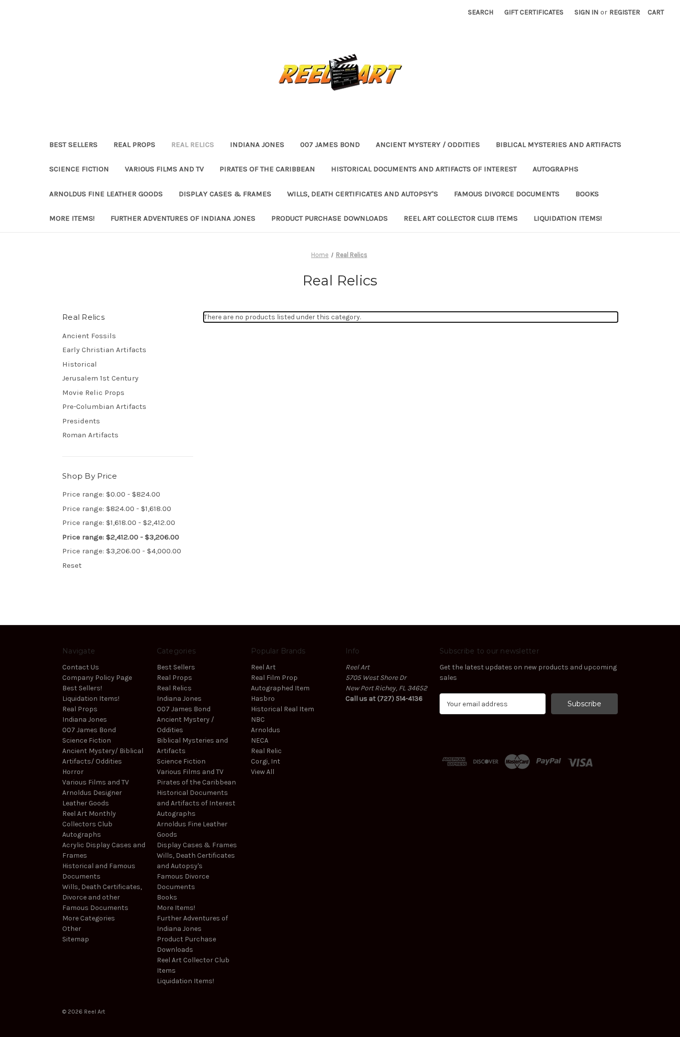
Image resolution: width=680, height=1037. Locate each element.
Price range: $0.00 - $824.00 (111, 494)
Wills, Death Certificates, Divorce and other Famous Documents (102, 897)
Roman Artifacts (90, 434)
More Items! (72, 218)
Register (624, 12)
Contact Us (80, 667)
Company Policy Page (97, 677)
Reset (72, 565)
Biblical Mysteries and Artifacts (558, 144)
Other (71, 928)
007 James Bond (330, 144)
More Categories (88, 918)
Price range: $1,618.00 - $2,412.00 (118, 522)
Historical (79, 364)
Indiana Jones (257, 144)
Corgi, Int (265, 761)
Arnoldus (265, 730)
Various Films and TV (164, 168)
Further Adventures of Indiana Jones (183, 218)
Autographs (555, 168)
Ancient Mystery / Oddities (428, 144)
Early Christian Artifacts (104, 349)
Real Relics (192, 144)
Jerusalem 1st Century (100, 378)
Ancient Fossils (89, 335)
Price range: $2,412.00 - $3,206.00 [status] (120, 536)
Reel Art (263, 667)
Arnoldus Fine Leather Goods (106, 193)
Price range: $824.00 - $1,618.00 (116, 508)
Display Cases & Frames (225, 193)
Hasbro (263, 698)
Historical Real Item (282, 709)
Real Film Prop (274, 677)
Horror (73, 772)
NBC (258, 719)
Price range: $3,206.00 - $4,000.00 (121, 550)
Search (480, 12)
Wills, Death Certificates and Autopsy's (362, 193)
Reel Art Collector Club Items (461, 218)
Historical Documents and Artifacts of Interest (424, 168)
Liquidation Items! (568, 218)
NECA (259, 740)
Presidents (81, 420)
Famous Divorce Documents (507, 193)
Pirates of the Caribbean (267, 168)
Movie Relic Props (93, 392)
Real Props (134, 144)
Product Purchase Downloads (329, 218)
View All (262, 772)
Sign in (586, 12)
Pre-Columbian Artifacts (104, 406)
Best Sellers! (82, 688)
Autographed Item (280, 688)
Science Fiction (79, 168)
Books (587, 193)
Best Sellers (73, 144)
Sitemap (75, 939)
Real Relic (266, 751)
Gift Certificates (534, 12)
